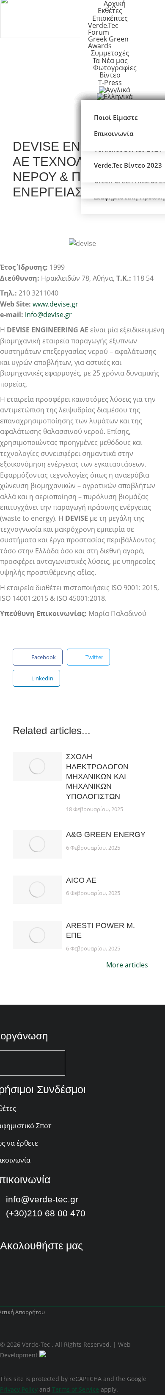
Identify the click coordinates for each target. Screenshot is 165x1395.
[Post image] (37, 766)
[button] (38, 657)
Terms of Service (75, 1389)
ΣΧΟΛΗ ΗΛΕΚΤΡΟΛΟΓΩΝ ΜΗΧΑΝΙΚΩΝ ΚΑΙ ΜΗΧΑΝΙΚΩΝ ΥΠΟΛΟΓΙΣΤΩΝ (97, 776)
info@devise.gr (48, 314)
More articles (127, 966)
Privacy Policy (19, 1389)
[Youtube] (28, 1274)
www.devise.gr (55, 304)
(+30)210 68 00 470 (45, 1213)
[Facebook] (6, 1274)
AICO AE (81, 880)
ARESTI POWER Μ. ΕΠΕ (100, 930)
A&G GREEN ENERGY (106, 834)
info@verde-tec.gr (42, 1199)
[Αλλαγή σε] (115, 96)
